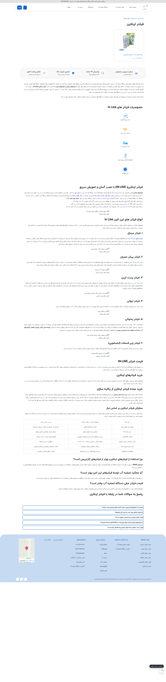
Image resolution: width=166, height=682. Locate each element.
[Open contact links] (162, 671)
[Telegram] (25, 579)
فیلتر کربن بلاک (120, 206)
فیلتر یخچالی (136, 324)
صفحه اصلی (132, 7)
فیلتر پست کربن (138, 283)
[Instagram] (21, 579)
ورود (19, 7)
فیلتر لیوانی (139, 306)
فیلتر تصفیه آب (100, 367)
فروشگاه (90, 7)
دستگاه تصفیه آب (103, 7)
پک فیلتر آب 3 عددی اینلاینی (133, 55)
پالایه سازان (134, 383)
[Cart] (25, 8)
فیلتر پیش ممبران (138, 262)
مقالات (68, 7)
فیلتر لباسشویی (71, 348)
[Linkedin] (17, 579)
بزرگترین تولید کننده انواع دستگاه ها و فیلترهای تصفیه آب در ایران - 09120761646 (83, 1)
